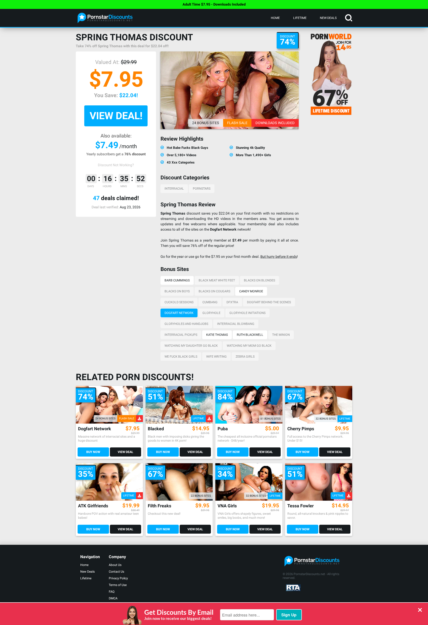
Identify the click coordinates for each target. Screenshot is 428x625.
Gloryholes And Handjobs (186, 324)
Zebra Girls (245, 356)
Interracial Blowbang (235, 324)
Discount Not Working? (116, 165)
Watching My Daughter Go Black (191, 345)
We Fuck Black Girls (181, 356)
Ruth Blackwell (250, 334)
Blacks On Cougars (214, 291)
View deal (125, 452)
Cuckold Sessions (179, 302)
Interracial (174, 188)
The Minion (281, 334)
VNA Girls (227, 505)
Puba (223, 428)
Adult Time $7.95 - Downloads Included (214, 4)
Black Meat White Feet (217, 280)
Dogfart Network (179, 313)
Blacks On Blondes (259, 280)
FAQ (112, 591)
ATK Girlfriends (93, 505)
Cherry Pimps (300, 428)
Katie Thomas (217, 334)
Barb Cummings (177, 280)
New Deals (328, 18)
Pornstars (201, 188)
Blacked (156, 428)
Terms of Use (118, 585)
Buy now (93, 452)
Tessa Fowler (300, 505)
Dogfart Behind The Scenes (269, 302)
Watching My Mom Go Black (249, 345)
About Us (115, 565)
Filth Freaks (159, 505)
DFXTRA (232, 302)
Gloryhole (211, 313)
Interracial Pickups (181, 334)
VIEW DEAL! (116, 116)
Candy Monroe (251, 291)
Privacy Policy (118, 578)
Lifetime (300, 18)
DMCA (113, 598)
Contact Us (116, 571)
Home (275, 18)
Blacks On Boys (177, 291)
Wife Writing (216, 356)
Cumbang (210, 302)
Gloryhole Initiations (247, 313)
